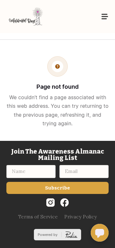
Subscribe (57, 188)
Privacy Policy (80, 217)
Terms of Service (38, 217)
